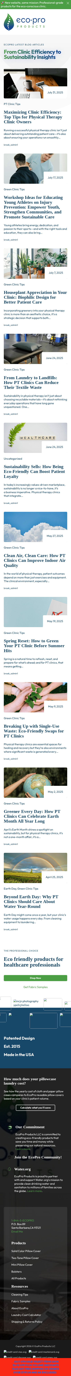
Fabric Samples (20, 1301)
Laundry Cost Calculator (26, 1315)
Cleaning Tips (19, 1294)
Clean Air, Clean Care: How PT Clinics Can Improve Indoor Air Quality (35, 560)
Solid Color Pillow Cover (26, 1251)
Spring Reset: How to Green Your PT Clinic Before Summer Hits (34, 645)
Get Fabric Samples (35, 987)
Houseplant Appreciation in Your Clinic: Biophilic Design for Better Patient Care (35, 297)
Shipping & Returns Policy (26, 1321)
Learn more (23, 1149)
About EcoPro (19, 1308)
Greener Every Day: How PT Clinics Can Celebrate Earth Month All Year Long (32, 816)
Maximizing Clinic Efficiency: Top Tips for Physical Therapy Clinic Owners (33, 116)
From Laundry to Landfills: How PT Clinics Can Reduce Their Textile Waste (31, 382)
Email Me (17, 1231)
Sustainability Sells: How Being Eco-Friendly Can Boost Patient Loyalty (34, 471)
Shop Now (35, 978)
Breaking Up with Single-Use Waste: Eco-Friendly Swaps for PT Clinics (34, 731)
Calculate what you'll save (35, 1107)
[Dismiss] (68, 3)
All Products (18, 1278)
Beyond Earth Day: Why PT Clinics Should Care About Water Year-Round (31, 901)
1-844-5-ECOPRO (22, 1220)
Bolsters (16, 1271)
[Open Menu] (65, 22)
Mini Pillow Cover (22, 1264)
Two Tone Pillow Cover (25, 1258)
